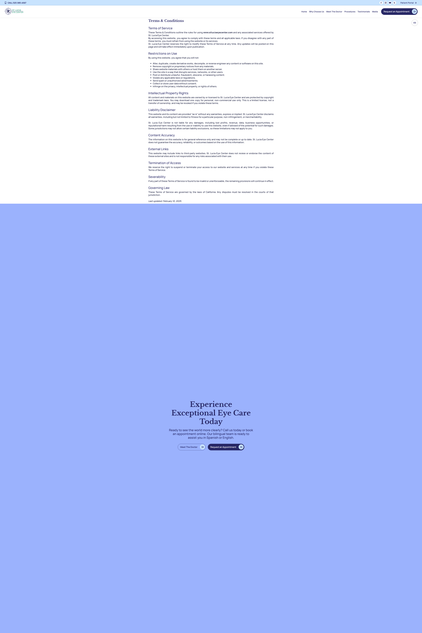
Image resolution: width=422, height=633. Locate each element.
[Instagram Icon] (385, 2)
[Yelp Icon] (394, 2)
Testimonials (364, 11)
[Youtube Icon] (390, 2)
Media (375, 11)
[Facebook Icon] (381, 2)
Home (304, 11)
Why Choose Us (316, 11)
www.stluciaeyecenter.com (218, 32)
